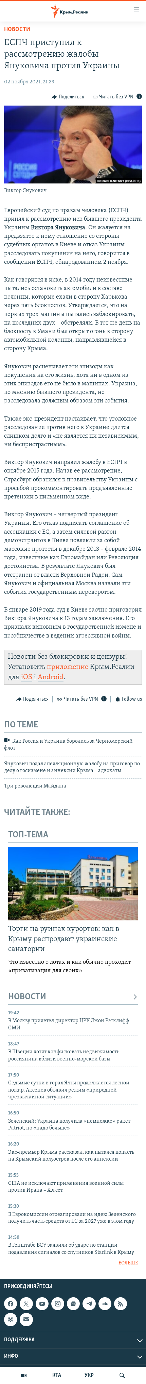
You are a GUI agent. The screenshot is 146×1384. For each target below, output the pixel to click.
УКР (89, 1375)
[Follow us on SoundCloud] (104, 1303)
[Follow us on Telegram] (89, 1303)
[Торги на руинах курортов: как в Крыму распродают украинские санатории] (73, 883)
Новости (17, 30)
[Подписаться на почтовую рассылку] (26, 1319)
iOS (26, 677)
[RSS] (120, 1303)
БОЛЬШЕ (128, 1263)
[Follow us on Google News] (73, 1303)
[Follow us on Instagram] (57, 1303)
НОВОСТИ (27, 997)
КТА (56, 1375)
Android (50, 677)
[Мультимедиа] (24, 1375)
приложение (67, 667)
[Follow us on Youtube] (42, 1303)
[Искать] (122, 1375)
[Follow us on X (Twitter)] (26, 1303)
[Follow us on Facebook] (10, 1303)
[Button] (68, 97)
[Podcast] (10, 1319)
